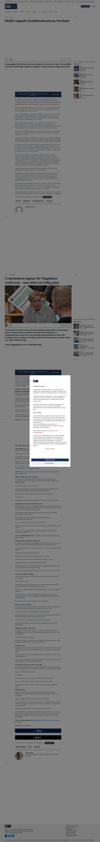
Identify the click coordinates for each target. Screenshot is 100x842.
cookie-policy (52, 430)
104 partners (52, 448)
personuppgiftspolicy (38, 432)
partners (35, 401)
